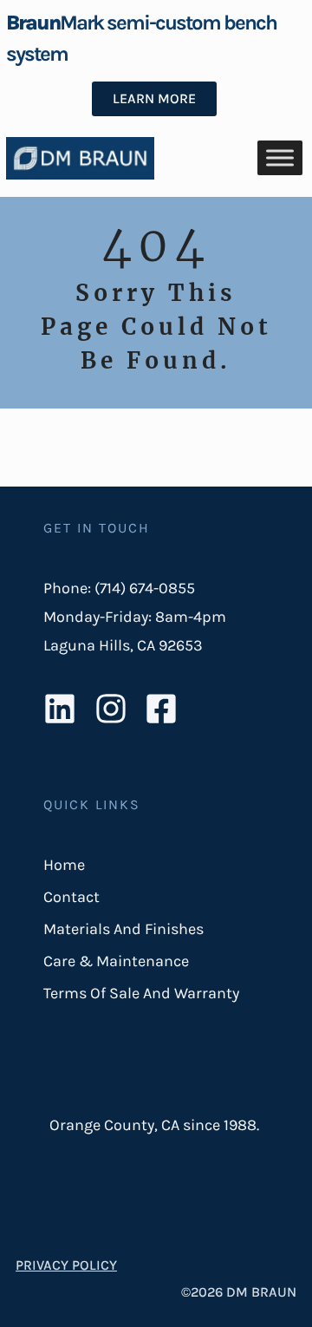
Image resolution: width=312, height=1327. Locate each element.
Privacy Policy (66, 1265)
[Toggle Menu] (280, 158)
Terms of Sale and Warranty (141, 993)
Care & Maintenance (116, 961)
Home (64, 864)
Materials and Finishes (123, 928)
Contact (71, 896)
